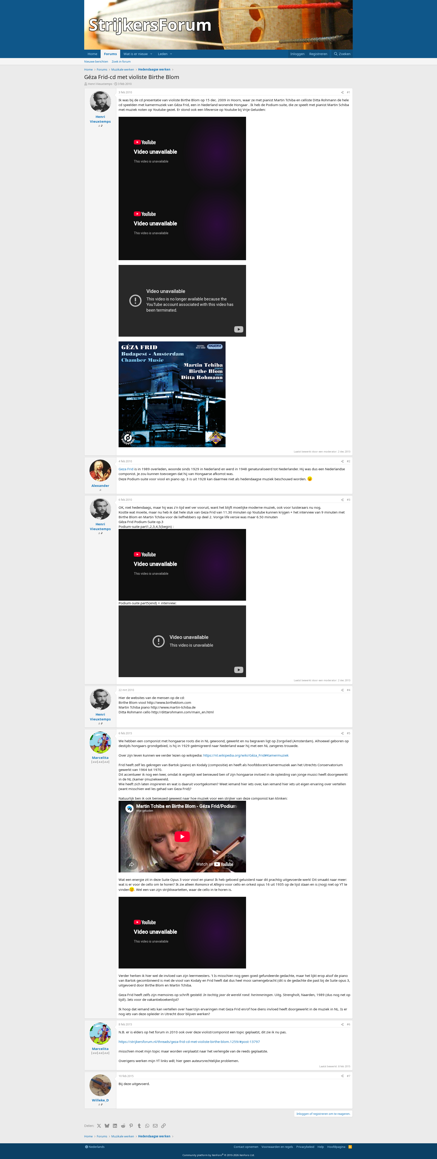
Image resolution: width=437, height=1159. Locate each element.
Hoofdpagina (336, 1147)
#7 (348, 1076)
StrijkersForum (150, 24)
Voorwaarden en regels (277, 1147)
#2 (348, 461)
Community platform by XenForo (219, 1155)
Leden (163, 53)
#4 (348, 690)
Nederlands (96, 1147)
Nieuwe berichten (96, 61)
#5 (348, 733)
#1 (348, 92)
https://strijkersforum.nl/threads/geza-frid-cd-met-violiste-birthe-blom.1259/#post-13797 (189, 1041)
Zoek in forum (121, 61)
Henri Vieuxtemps (100, 84)
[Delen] (342, 92)
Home (92, 53)
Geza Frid (126, 469)
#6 (348, 1024)
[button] (151, 54)
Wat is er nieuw (136, 53)
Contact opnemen (246, 1147)
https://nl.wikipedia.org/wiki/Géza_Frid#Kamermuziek (246, 755)
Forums (110, 53)
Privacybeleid (305, 1147)
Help (321, 1147)
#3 (348, 500)
